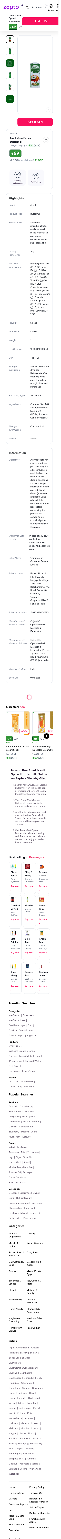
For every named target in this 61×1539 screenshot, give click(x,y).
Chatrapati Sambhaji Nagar (23, 1367)
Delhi (39, 1378)
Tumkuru (31, 1458)
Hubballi (21, 1398)
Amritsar (13, 1352)
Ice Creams (15, 1015)
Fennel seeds (26, 1126)
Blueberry (14, 1131)
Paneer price (30, 1218)
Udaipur (13, 1463)
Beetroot (30, 1111)
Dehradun (29, 1378)
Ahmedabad (22, 1347)
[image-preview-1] (10, 51)
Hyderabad (34, 1398)
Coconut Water (33, 1061)
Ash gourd (14, 1116)
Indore (12, 1403)
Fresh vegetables (18, 1213)
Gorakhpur (14, 1388)
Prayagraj (23, 1443)
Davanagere (15, 1378)
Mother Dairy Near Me (21, 1167)
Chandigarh (15, 1362)
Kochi (12, 1413)
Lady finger (15, 1121)
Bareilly (23, 1352)
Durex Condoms (17, 1177)
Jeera (34, 1131)
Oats (30, 1025)
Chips (36, 1193)
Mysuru (35, 1428)
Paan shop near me (19, 1203)
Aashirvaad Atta (17, 1152)
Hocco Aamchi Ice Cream (22, 1071)
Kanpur (12, 1408)
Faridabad (14, 1383)
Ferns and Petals (17, 1182)
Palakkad (13, 1438)
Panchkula (25, 1438)
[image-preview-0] (10, 39)
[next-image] (48, 109)
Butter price (15, 1218)
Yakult (12, 1147)
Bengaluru (14, 1357)
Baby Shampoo (16, 1035)
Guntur (26, 1388)
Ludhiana (13, 1423)
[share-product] (46, 140)
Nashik (22, 1433)
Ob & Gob (14, 1081)
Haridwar (22, 1393)
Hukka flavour (23, 1198)
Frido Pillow (27, 1081)
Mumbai (25, 1428)
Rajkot (19, 1448)
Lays (11, 1157)
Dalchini (13, 1126)
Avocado (13, 1106)
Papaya (25, 1131)
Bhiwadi (26, 1357)
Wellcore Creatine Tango (22, 1051)
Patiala (12, 1443)
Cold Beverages (17, 1025)
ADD (24, 731)
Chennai (13, 1373)
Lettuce (26, 1136)
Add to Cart (42, 21)
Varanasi (13, 1468)
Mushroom (14, 1136)
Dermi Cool (15, 1086)
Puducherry (36, 1443)
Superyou (28, 1172)
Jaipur (21, 1403)
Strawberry (26, 1106)
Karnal (36, 1408)
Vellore (23, 1468)
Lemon (35, 1121)
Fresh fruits (30, 1208)
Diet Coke (14, 1066)
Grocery (13, 1193)
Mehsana (13, 1428)
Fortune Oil (15, 1172)
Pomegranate (16, 1111)
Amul (26, 1162)
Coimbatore (26, 1373)
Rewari (29, 1448)
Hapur (12, 1393)
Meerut (35, 1423)
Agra (11, 1347)
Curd (11, 1198)
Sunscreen (28, 1015)
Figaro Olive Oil (24, 1157)
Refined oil (34, 1213)
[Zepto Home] (11, 7)
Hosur (12, 1398)
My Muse (22, 1147)
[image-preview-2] (10, 63)
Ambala (35, 1347)
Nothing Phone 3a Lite (20, 1056)
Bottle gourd (28, 1116)
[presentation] (48, 109)
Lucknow (28, 1418)
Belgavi (33, 1352)
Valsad (35, 1463)
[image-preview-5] (10, 99)
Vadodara (24, 1463)
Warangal (14, 1473)
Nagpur (13, 1433)
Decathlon (28, 1086)
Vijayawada (35, 1468)
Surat (21, 1458)
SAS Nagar (28, 1453)
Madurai (25, 1423)
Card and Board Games (21, 1030)
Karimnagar (25, 1408)
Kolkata (21, 1413)
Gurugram (37, 1388)
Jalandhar (31, 1403)
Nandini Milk (15, 1162)
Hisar (32, 1393)
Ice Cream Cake (17, 1020)
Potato (26, 1121)
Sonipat (13, 1458)
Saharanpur (15, 1453)
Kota (29, 1413)
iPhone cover (16, 1061)
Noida (31, 1433)
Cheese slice (15, 1208)
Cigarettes (24, 1193)
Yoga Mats (32, 1035)
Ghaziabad (26, 1383)
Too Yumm (33, 1152)
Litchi (37, 1056)
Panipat (37, 1438)
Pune (11, 1448)
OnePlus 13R (15, 1046)
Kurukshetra (15, 1418)
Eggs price (36, 1203)
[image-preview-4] (10, 87)
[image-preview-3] (10, 75)
